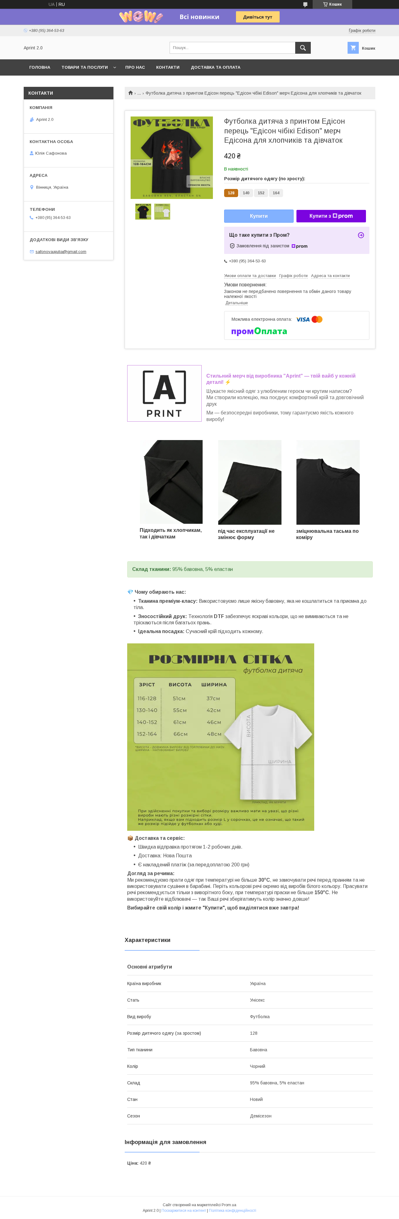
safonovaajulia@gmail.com (61, 251)
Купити (259, 216)
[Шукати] (303, 48)
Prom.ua (229, 1205)
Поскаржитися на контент (183, 1210)
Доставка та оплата (215, 67)
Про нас (135, 67)
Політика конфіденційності (232, 1210)
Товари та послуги (84, 67)
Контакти (168, 67)
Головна (39, 67)
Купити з (320, 216)
